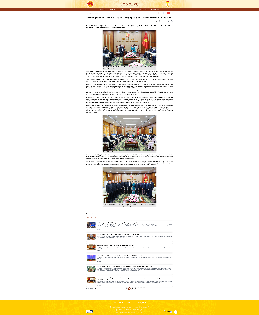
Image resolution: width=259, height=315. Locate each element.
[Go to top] (176, 312)
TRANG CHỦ (103, 9)
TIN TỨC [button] (121, 9)
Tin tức (109, 13)
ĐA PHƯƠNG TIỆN (155, 9)
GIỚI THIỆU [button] (112, 9)
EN (171, 13)
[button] (144, 288)
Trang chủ (102, 13)
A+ (164, 13)
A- (162, 13)
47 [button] (141, 288)
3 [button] (135, 288)
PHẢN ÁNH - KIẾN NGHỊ (141, 9)
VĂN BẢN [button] (129, 9)
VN (168, 13)
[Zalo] (171, 311)
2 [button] (132, 288)
